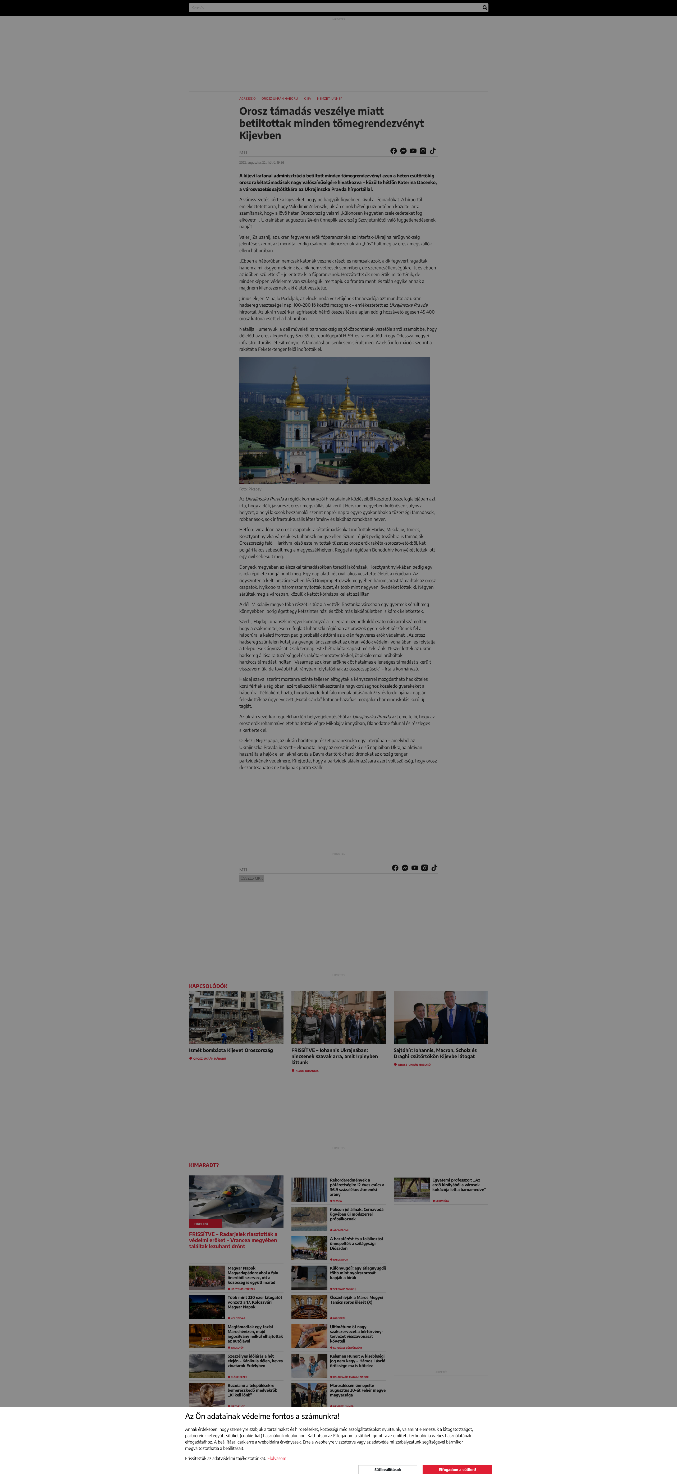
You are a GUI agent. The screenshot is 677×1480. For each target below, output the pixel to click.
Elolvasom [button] (276, 1458)
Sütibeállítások (387, 1469)
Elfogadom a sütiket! (457, 1469)
